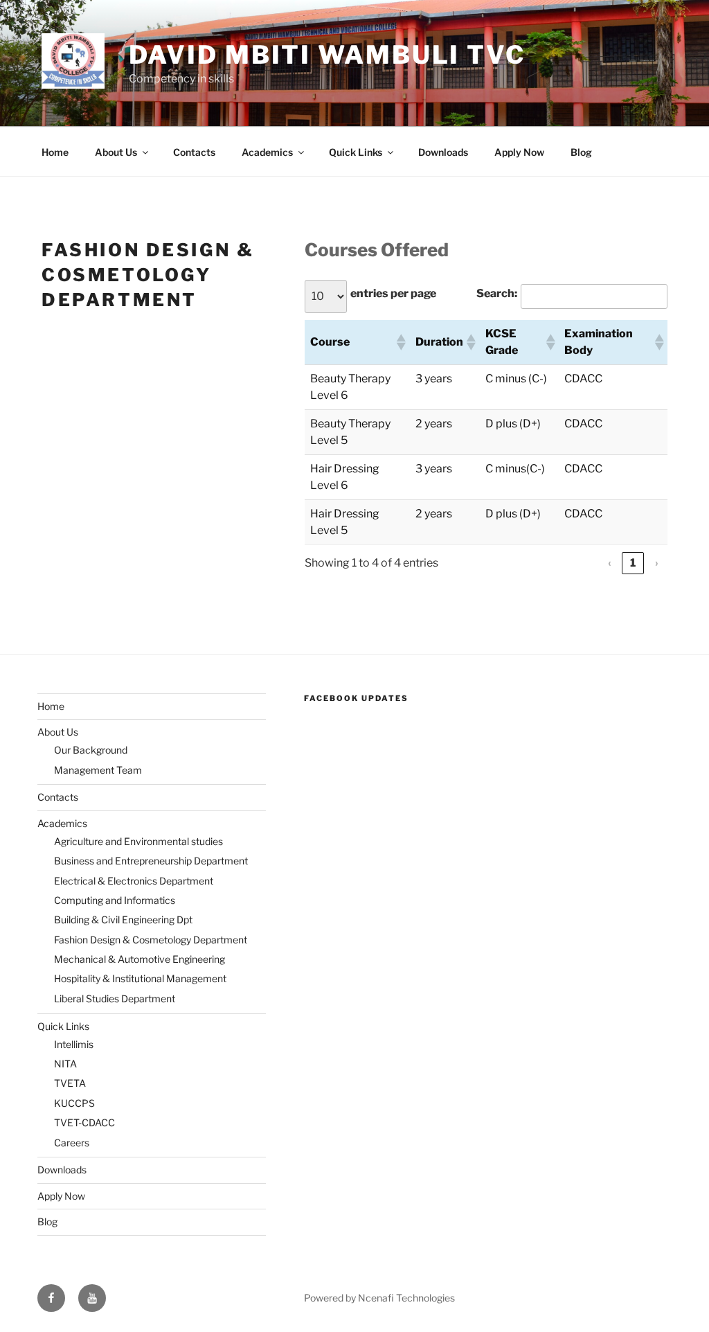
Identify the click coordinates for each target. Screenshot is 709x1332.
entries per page (393, 293)
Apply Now (519, 152)
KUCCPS (74, 1103)
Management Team (98, 770)
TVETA (70, 1083)
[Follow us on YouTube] (92, 1298)
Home (55, 152)
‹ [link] (609, 562)
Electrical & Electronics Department (133, 881)
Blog (581, 152)
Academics (267, 152)
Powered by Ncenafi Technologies (379, 1298)
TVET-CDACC (84, 1122)
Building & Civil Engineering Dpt (123, 919)
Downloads (443, 152)
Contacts (194, 152)
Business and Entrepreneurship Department (151, 861)
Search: (496, 293)
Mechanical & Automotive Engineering (139, 959)
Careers (71, 1142)
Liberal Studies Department (114, 998)
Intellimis (73, 1044)
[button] (400, 342)
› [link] (656, 562)
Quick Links (355, 152)
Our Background (90, 750)
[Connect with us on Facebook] (51, 1298)
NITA (65, 1063)
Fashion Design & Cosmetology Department (150, 939)
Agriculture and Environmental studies (138, 841)
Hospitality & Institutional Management (140, 978)
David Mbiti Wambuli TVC (327, 54)
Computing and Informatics (114, 900)
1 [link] (633, 562)
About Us (116, 152)
